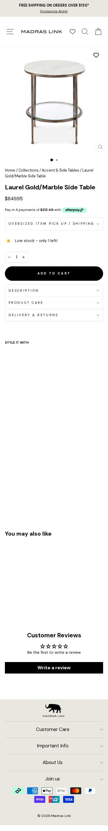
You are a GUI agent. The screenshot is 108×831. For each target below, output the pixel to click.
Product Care (26, 303)
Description (24, 290)
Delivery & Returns (33, 315)
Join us (52, 779)
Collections (28, 170)
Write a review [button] (54, 668)
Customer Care (52, 729)
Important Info (53, 746)
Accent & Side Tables (60, 170)
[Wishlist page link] (72, 31)
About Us (52, 762)
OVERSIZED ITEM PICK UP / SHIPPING (51, 224)
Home (10, 170)
